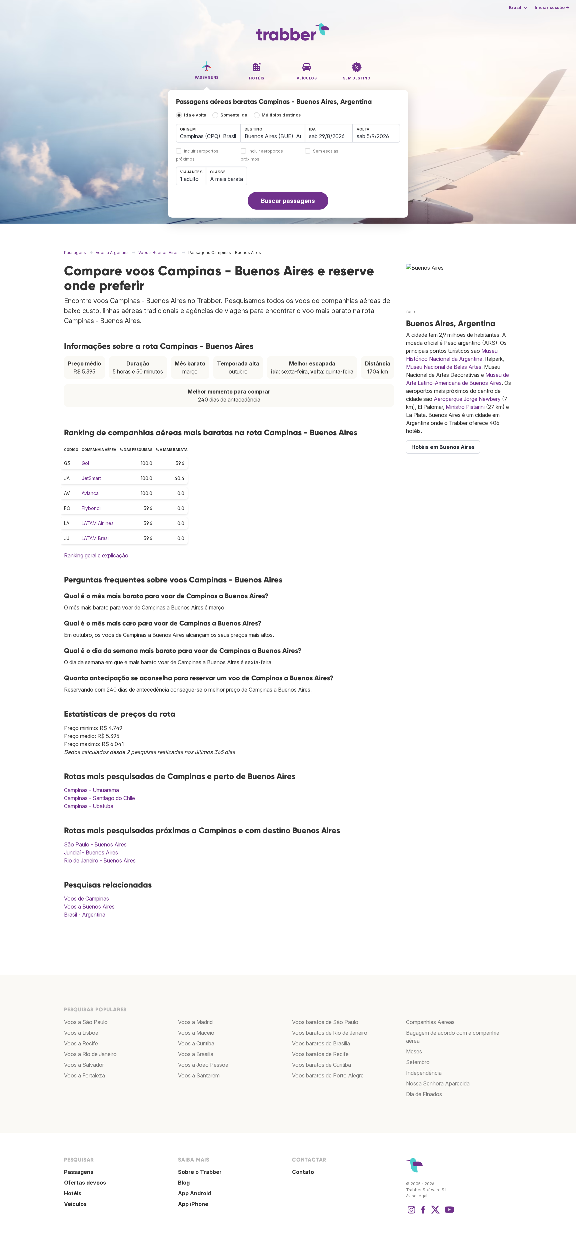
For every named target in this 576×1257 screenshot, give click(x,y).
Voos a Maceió (196, 1032)
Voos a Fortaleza (84, 1075)
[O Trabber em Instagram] (411, 1213)
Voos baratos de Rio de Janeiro (329, 1032)
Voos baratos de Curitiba (321, 1064)
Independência (424, 1072)
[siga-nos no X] (435, 1213)
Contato (303, 1172)
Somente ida (233, 114)
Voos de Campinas (86, 898)
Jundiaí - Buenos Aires (91, 852)
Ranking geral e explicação (96, 555)
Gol (85, 463)
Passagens (78, 1172)
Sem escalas (325, 151)
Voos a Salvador (84, 1064)
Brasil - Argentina (84, 914)
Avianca (90, 493)
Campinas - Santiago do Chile (99, 798)
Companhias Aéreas (430, 1022)
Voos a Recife (81, 1043)
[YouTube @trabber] (448, 1213)
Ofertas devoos (85, 1182)
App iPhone (193, 1204)
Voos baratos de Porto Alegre (328, 1075)
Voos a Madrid (195, 1022)
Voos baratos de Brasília (321, 1043)
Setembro (418, 1062)
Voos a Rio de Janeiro (90, 1054)
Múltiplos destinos (281, 114)
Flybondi (91, 508)
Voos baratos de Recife (320, 1054)
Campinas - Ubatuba (88, 806)
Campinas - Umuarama (91, 790)
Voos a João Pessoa (203, 1064)
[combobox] (208, 133)
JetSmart (91, 478)
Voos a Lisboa (81, 1032)
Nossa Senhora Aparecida (438, 1083)
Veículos (75, 1204)
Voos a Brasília (195, 1054)
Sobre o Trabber (200, 1172)
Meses (414, 1051)
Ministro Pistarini (465, 407)
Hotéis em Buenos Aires (443, 447)
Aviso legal (416, 1195)
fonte (411, 311)
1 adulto (189, 179)
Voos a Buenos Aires (89, 906)
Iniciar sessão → (552, 7)
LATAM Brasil (96, 538)
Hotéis (72, 1193)
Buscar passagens (288, 200)
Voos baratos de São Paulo (325, 1022)
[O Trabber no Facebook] (423, 1213)
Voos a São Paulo (86, 1022)
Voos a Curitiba (196, 1043)
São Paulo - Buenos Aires (95, 844)
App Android (194, 1193)
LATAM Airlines (98, 523)
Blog (184, 1182)
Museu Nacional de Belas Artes (443, 366)
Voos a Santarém (199, 1075)
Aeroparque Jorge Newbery (467, 399)
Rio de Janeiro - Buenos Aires (100, 860)
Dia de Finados (424, 1094)
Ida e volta (195, 114)
